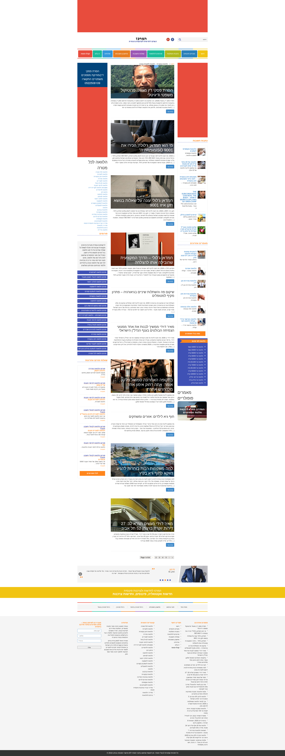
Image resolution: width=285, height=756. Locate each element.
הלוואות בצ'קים (102, 210)
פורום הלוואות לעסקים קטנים (95, 291)
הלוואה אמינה (190, 268)
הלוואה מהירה (102, 178)
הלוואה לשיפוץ (102, 196)
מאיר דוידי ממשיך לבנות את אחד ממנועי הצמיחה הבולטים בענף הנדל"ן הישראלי (196, 652)
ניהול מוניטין (120, 607)
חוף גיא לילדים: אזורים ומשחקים (195, 665)
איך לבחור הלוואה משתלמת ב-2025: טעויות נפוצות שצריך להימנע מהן (197, 703)
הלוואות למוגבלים (101, 205)
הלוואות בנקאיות (101, 212)
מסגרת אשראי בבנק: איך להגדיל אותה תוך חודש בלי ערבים (196, 716)
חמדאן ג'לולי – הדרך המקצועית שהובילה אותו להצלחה (196, 642)
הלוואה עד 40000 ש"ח (195, 356)
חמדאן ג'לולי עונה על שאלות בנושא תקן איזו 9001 (197, 637)
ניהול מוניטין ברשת (136, 607)
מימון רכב (104, 192)
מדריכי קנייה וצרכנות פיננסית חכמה (95, 223)
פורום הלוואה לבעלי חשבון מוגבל (94, 277)
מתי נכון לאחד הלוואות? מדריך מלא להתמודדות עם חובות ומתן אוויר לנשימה (196, 686)
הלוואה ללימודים (101, 190)
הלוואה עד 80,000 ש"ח (195, 368)
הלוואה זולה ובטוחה (188, 307)
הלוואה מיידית (102, 230)
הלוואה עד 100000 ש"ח (195, 374)
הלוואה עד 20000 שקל (195, 350)
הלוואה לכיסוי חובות (100, 185)
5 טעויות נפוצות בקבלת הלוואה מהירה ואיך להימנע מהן (188, 254)
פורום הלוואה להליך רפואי (96, 282)
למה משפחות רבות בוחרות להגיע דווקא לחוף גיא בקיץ (196, 668)
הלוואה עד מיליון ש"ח (196, 380)
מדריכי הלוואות (102, 225)
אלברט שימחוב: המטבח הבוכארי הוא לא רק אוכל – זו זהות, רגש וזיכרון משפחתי (196, 742)
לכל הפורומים (92, 473)
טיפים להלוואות (102, 227)
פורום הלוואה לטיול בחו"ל (97, 325)
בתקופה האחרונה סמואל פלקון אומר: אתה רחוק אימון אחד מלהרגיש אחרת (197, 660)
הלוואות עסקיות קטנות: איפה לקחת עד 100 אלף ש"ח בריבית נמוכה (197, 710)
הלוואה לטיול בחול (101, 183)
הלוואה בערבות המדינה (99, 214)
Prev (80, 574)
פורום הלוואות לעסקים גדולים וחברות (92, 349)
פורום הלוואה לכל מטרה (97, 353)
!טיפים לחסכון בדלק (188, 215)
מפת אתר (184, 607)
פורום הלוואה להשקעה (98, 287)
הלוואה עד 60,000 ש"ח (195, 362)
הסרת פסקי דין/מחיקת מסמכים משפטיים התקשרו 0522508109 (92, 77)
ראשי (203, 54)
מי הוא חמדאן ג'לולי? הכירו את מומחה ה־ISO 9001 (196, 632)
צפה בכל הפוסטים (192, 334)
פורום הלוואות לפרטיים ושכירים (94, 329)
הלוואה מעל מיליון (197, 383)
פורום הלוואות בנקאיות (98, 296)
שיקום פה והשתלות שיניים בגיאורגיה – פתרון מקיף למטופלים (196, 647)
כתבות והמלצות (173, 54)
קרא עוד (170, 111)
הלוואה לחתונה (102, 194)
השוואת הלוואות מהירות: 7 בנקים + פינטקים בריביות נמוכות (197, 731)
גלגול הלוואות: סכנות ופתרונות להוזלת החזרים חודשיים (197, 692)
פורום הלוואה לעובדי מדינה (96, 344)
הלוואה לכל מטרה (101, 172)
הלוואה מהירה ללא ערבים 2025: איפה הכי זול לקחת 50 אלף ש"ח (196, 736)
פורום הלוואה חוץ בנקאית (97, 339)
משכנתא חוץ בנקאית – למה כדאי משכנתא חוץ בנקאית (188, 179)
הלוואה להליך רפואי (100, 198)
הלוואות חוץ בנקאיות (100, 176)
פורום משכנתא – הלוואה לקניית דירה (92, 315)
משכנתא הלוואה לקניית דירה (97, 187)
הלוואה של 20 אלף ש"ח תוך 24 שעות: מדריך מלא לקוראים (188, 164)
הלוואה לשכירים (102, 181)
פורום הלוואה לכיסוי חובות (96, 320)
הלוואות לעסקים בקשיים (99, 203)
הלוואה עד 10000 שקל (195, 347)
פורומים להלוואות (155, 54)
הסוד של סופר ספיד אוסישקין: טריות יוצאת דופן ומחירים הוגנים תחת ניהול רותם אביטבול (197, 679)
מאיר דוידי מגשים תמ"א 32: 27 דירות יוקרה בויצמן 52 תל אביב (196, 673)
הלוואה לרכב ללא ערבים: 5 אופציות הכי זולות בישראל (198, 697)
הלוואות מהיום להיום (100, 216)
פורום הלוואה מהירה (98, 334)
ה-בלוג (97, 54)
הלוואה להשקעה (102, 201)
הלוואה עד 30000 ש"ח (195, 353)
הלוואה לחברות (102, 174)
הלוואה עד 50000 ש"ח (195, 359)
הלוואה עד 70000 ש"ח (195, 365)
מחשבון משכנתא (121, 54)
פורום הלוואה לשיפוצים (97, 272)
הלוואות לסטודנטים (101, 221)
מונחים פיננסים (189, 54)
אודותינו (107, 54)
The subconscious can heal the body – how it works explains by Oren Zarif (188, 196)
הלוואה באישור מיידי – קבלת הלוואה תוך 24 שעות (188, 321)
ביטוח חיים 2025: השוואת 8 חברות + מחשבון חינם (197, 721)
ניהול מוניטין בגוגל (104, 607)
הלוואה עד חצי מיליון (196, 377)
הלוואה (105, 207)
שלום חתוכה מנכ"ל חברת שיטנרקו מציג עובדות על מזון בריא (188, 229)
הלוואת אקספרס (102, 219)
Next (205, 574)
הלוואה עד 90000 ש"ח (195, 371)
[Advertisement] (142, 16)
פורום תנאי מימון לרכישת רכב (95, 306)
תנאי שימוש (170, 607)
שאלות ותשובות (138, 54)
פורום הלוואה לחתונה (98, 301)
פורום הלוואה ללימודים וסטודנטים (93, 310)
